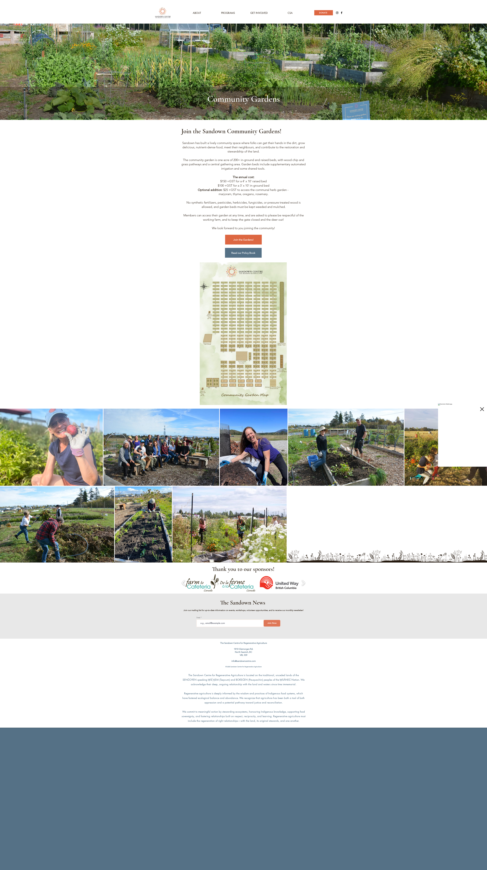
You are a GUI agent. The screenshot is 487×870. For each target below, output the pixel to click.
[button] (482, 409)
